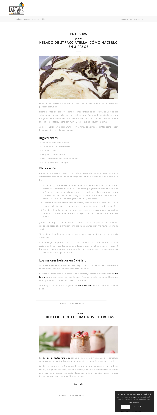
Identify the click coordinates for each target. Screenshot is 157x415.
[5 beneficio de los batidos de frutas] (78, 339)
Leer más (78, 384)
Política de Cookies (139, 407)
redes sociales (85, 285)
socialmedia (78, 303)
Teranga (78, 313)
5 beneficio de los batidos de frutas (78, 317)
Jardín (78, 38)
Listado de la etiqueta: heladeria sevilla (29, 19)
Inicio (130, 19)
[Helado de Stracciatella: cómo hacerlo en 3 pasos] (78, 77)
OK (125, 407)
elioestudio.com (59, 412)
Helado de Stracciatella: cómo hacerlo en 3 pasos (78, 44)
